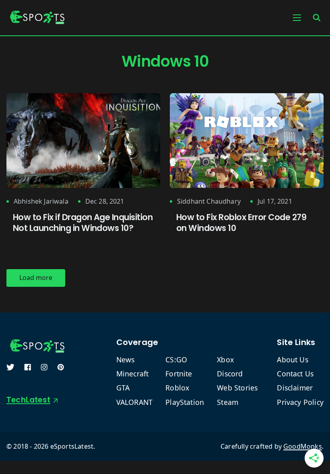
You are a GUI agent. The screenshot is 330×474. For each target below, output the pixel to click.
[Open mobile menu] (297, 17)
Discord (230, 374)
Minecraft (132, 374)
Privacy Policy (300, 402)
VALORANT (134, 402)
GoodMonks (302, 446)
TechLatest (28, 399)
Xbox (225, 360)
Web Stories (237, 388)
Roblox (177, 388)
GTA (123, 388)
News (125, 360)
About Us (292, 360)
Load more (35, 277)
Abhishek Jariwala (41, 201)
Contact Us (295, 374)
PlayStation (184, 402)
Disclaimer (295, 388)
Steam (227, 402)
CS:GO (176, 360)
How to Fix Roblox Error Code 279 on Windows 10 (241, 222)
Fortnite (178, 374)
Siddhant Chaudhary (209, 201)
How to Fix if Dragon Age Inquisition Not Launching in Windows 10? (83, 222)
